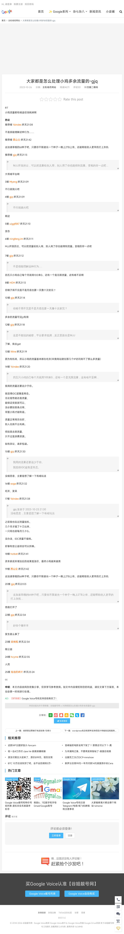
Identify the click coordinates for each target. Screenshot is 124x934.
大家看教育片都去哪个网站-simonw (103, 804)
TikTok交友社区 (65, 912)
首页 (41, 11)
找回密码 (29, 4)
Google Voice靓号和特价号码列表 (18, 806)
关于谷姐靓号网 (107, 923)
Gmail (37, 779)
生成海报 (63, 721)
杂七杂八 (79, 11)
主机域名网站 (14, 20)
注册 (70, 835)
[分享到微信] (72, 715)
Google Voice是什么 (59, 923)
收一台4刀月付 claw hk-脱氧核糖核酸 (27, 751)
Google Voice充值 (76, 923)
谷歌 (76, 912)
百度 (83, 912)
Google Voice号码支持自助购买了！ (40, 698)
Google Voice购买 (42, 923)
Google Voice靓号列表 (42, 893)
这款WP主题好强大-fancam (22, 745)
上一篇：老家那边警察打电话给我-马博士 (33, 730)
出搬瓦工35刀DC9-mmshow (79, 757)
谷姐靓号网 (7, 11)
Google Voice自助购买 (81, 893)
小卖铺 (110, 11)
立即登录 (56, 835)
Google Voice (12, 779)
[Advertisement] (62, 49)
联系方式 (62, 917)
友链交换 (52, 912)
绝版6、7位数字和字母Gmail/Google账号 (45, 804)
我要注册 (18, 4)
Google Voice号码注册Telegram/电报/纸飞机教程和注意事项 (76, 806)
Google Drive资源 (92, 923)
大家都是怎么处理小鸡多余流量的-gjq (62, 81)
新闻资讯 (95, 11)
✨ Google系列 (58, 11)
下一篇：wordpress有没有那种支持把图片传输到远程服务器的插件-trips (91, 730)
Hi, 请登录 (7, 4)
